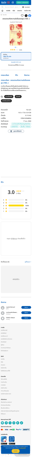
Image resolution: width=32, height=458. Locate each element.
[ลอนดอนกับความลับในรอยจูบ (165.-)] (26, 15)
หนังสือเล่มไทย (6, 101)
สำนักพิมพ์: (4, 124)
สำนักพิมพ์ (3, 342)
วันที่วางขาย (4, 121)
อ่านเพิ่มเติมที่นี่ (22, 448)
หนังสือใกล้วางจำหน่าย (6, 339)
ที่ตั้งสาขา (3, 414)
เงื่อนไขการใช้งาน (5, 408)
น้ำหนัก (3, 115)
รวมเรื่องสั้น (8, 96)
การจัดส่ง (3, 385)
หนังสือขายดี (4, 330)
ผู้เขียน (2, 345)
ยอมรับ (15, 451)
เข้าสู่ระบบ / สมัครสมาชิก (22, 2)
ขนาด (2, 112)
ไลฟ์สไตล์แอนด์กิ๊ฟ (5, 371)
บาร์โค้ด (3, 118)
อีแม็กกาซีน (27, 10)
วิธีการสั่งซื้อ (4, 379)
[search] (2, 7)
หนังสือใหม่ (3, 333)
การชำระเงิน (4, 382)
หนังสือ (8, 10)
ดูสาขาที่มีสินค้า (17, 131)
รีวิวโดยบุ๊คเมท (4, 351)
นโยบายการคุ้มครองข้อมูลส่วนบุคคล (10, 411)
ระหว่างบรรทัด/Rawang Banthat (21, 124)
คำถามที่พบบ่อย (5, 391)
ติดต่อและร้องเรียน (5, 405)
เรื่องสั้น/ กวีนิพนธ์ (25, 127)
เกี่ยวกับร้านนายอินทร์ (6, 402)
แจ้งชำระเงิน (4, 388)
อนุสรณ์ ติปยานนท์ (16, 22)
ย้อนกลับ (5, 15)
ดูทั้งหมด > (28, 262)
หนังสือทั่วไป (14, 127)
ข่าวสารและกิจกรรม (6, 348)
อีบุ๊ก (14, 10)
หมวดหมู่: (4, 127)
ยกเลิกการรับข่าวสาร (6, 394)
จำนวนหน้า (4, 110)
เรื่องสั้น (18, 96)
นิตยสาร (19, 10)
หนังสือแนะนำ (4, 336)
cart (13, 2)
